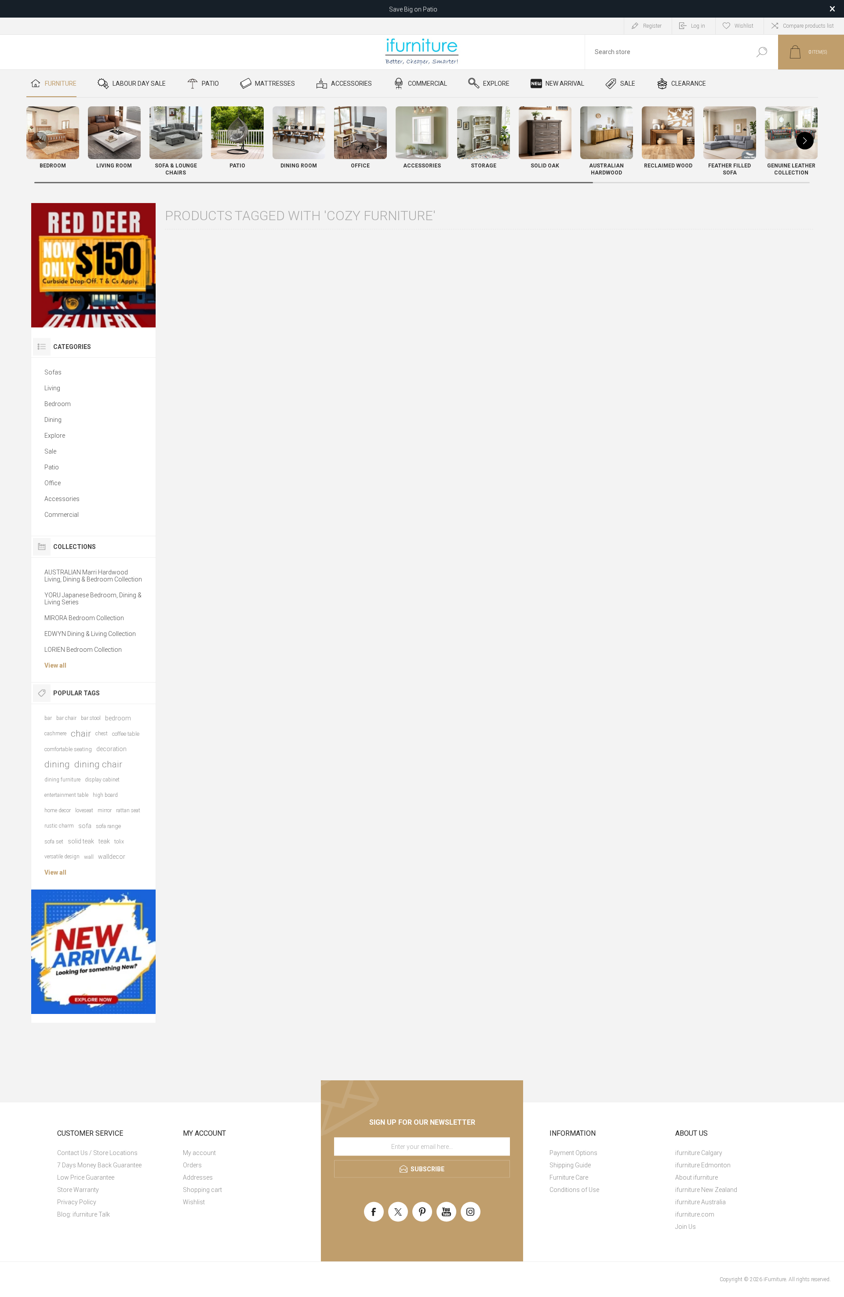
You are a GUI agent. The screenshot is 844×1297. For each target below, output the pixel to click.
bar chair (66, 718)
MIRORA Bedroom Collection (84, 617)
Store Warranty (78, 1189)
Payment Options (573, 1152)
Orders (192, 1165)
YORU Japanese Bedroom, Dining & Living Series (93, 599)
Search (761, 52)
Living (52, 388)
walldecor (111, 856)
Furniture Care (568, 1177)
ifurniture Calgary (698, 1152)
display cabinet (102, 780)
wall (89, 857)
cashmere (55, 733)
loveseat (84, 810)
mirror (105, 810)
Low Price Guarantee (85, 1177)
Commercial (61, 514)
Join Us (685, 1226)
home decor (57, 810)
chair (81, 733)
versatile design (62, 857)
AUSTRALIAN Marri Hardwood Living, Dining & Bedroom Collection (93, 576)
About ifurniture (696, 1177)
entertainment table (66, 795)
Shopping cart (202, 1189)
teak (104, 841)
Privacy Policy (76, 1202)
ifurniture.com (694, 1214)
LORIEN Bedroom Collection (83, 649)
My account (199, 1152)
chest (101, 733)
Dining (53, 419)
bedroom (118, 718)
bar (48, 718)
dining (57, 764)
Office (52, 483)
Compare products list (808, 26)
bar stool (91, 718)
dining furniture (62, 780)
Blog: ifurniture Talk (83, 1214)
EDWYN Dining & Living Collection (90, 633)
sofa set (53, 841)
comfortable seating (68, 749)
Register (652, 26)
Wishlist (194, 1202)
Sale (50, 451)
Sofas (53, 372)
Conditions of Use (574, 1189)
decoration (111, 748)
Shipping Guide (570, 1165)
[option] (93, 265)
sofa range (108, 826)
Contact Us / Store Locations (97, 1152)
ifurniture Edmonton (703, 1165)
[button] (805, 140)
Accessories (62, 498)
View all (55, 665)
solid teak (81, 841)
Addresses (198, 1177)
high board (105, 795)
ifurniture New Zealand (706, 1189)
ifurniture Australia (700, 1202)
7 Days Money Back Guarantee (99, 1165)
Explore (54, 435)
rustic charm (59, 826)
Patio (51, 467)
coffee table (125, 733)
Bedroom (57, 403)
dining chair (98, 764)
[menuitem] (116, 1153)
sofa (84, 825)
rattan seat (128, 810)
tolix (119, 841)
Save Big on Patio (413, 8)
